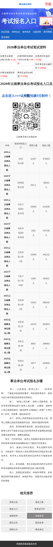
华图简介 (4, 543)
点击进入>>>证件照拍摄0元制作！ (26, 96)
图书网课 (48, 32)
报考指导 (26, 32)
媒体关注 (34, 543)
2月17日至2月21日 (21, 209)
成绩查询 (13, 516)
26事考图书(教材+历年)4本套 (25, 59)
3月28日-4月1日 (21, 304)
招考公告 (13, 502)
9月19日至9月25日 (21, 232)
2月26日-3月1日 (21, 256)
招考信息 (16, 32)
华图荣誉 (14, 543)
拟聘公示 (13, 529)
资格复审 (39, 516)
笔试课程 (5, 37)
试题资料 (37, 32)
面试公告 (13, 522)
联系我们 (44, 543)
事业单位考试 (25, 4)
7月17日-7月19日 (21, 280)
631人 (33, 185)
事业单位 (39, 529)
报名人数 (39, 502)
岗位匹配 (5, 32)
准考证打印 (39, 509)
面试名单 (39, 522)
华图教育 (9, 4)
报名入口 (13, 509)
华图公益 (24, 543)
